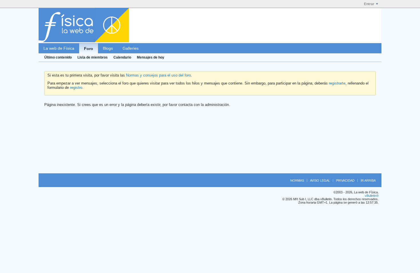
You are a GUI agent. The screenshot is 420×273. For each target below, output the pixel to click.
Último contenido (58, 57)
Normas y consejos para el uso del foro (158, 75)
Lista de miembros (92, 57)
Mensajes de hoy (150, 57)
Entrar (369, 4)
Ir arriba (368, 180)
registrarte (337, 83)
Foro (88, 48)
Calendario (122, 57)
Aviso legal (320, 180)
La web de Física (58, 48)
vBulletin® (372, 195)
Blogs (108, 48)
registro (76, 87)
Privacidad (345, 180)
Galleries (131, 48)
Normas (297, 180)
